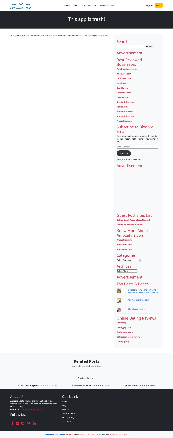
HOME (67, 5)
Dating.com (122, 106)
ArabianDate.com (125, 111)
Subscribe (123, 153)
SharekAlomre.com (136, 309)
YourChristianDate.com (138, 300)
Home (64, 401)
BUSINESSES (89, 5)
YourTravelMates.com (127, 69)
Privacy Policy (68, 417)
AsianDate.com (124, 73)
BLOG (76, 5)
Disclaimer (66, 421)
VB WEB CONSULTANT (119, 434)
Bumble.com (123, 88)
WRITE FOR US (107, 5)
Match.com (122, 83)
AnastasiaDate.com (126, 116)
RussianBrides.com (126, 102)
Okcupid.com (123, 97)
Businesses (67, 409)
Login (158, 5)
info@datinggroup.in (32, 409)
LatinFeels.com (124, 78)
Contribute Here (69, 413)
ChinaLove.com (124, 92)
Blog (64, 405)
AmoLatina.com (124, 121)
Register (149, 5)
